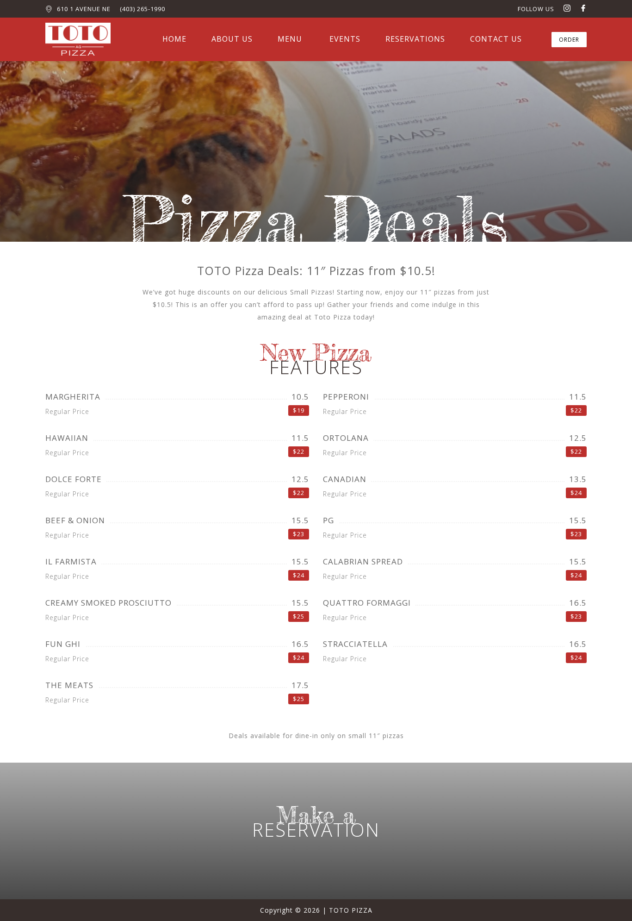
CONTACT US (496, 39)
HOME (174, 39)
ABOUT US (232, 39)
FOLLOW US (536, 9)
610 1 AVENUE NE (84, 9)
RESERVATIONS (415, 39)
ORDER (569, 40)
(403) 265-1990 (142, 9)
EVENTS (344, 39)
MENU (290, 39)
